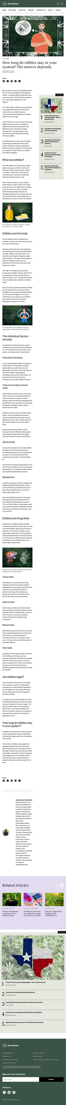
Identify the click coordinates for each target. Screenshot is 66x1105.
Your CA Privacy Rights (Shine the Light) (46, 1059)
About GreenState (8, 1053)
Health (50, 10)
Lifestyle (22, 10)
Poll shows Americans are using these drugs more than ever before (32, 913)
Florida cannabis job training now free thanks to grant (10, 913)
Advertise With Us (39, 1053)
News (4, 10)
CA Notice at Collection (10, 1059)
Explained (12, 10)
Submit (51, 1079)
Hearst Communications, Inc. (13, 1099)
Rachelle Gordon (8, 72)
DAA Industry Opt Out (9, 1063)
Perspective (41, 10)
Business (59, 10)
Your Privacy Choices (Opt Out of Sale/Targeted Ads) (21, 1067)
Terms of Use (6, 1056)
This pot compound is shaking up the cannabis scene (53, 913)
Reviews (31, 10)
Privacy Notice (37, 1056)
